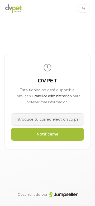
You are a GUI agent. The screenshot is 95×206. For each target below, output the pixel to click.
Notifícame (47, 134)
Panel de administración (53, 96)
